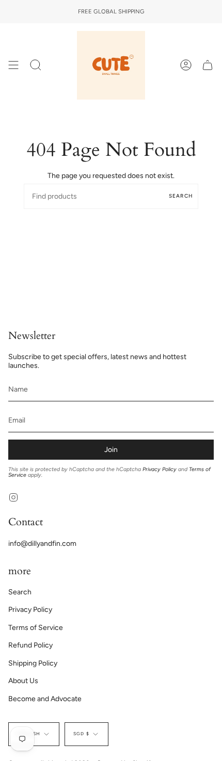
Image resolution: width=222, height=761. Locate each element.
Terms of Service (35, 627)
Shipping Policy (32, 663)
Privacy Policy (159, 469)
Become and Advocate (45, 698)
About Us (23, 680)
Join (111, 449)
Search (181, 195)
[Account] (186, 65)
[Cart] (207, 65)
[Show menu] (13, 65)
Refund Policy (30, 645)
